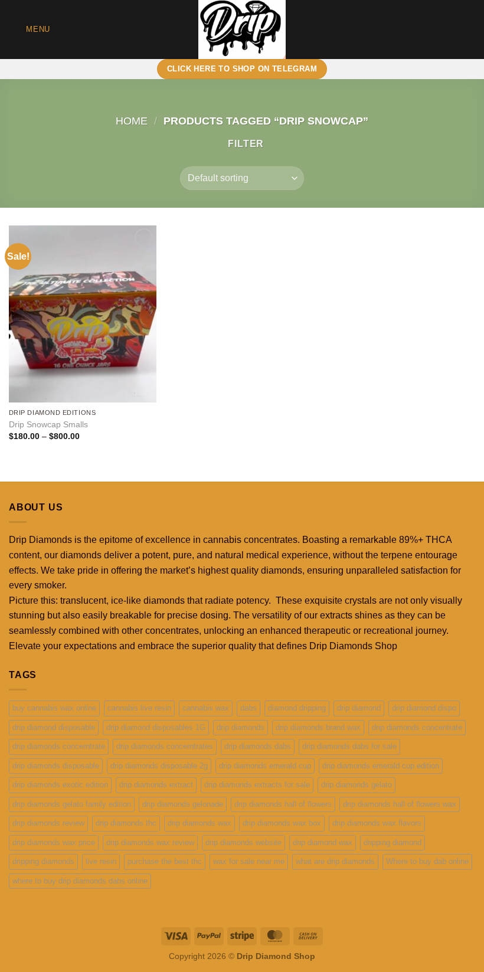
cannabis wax (205, 707)
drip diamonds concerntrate (58, 746)
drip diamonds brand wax (318, 727)
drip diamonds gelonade (182, 804)
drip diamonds (240, 727)
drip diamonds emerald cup (265, 765)
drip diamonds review (48, 823)
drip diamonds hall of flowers (283, 804)
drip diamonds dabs (257, 746)
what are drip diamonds (335, 861)
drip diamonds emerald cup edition (380, 765)
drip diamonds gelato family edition (71, 804)
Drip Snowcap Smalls (48, 424)
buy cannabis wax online (54, 707)
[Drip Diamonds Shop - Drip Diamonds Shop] (242, 29)
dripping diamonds (43, 861)
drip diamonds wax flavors (376, 823)
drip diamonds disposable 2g (159, 765)
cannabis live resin (139, 707)
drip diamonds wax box (282, 823)
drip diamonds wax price (53, 842)
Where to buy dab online (427, 861)
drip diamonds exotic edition (60, 784)
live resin (101, 861)
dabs (248, 707)
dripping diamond (392, 842)
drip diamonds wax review (150, 842)
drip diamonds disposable (55, 765)
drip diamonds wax (199, 823)
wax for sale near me (248, 861)
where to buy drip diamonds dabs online (80, 880)
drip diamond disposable (53, 727)
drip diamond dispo (424, 707)
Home (132, 120)
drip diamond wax (322, 842)
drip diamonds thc (126, 823)
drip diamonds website (243, 842)
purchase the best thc (164, 861)
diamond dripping (297, 707)
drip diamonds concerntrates (164, 746)
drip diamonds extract (156, 784)
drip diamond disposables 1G (155, 727)
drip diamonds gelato (356, 784)
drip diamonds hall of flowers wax (399, 804)
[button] (29, 29)
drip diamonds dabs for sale (349, 746)
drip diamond (359, 707)
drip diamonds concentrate (417, 727)
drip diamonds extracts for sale (257, 784)
